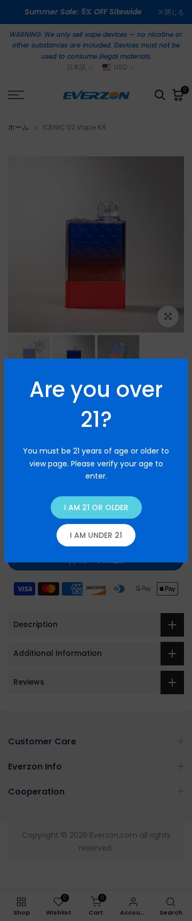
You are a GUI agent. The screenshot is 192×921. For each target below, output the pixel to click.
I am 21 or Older (96, 507)
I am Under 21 (96, 535)
